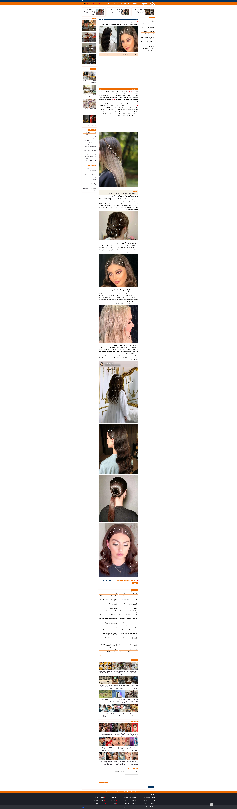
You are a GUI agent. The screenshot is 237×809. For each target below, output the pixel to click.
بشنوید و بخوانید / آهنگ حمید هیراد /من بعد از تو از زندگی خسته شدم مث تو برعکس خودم (108, 648)
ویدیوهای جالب (134, 590)
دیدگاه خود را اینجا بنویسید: (119, 771)
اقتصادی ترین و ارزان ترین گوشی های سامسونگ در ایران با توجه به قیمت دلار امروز (119, 701)
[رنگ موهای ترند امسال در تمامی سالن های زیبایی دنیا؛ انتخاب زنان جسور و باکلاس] (131, 741)
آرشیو (97, 803)
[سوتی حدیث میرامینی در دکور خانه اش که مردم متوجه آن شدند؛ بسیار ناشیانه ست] (118, 708)
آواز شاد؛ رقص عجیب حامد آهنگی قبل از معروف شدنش (108, 618)
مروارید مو (133, 580)
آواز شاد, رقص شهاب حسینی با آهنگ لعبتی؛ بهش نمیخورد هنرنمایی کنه (129, 638)
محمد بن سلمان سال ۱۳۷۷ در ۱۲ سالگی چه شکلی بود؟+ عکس (148, 49)
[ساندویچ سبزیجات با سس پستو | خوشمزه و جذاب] (89, 25)
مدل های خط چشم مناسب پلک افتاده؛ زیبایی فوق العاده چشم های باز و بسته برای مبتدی (131, 763)
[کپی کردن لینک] (136, 89)
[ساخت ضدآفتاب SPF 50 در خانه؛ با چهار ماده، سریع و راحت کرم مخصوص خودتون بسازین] (118, 756)
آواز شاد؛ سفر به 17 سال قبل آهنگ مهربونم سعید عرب (128, 622)
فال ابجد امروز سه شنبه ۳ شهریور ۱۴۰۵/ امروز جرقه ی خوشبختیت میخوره (90, 160)
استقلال (115, 803)
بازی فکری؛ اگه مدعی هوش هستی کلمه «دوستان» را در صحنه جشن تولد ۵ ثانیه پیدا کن (90, 140)
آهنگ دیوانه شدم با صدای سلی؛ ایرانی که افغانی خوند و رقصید (128, 611)
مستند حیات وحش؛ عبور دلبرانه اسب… (129, 803)
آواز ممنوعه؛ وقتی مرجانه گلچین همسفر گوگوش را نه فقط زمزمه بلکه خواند (128, 652)
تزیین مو (136, 105)
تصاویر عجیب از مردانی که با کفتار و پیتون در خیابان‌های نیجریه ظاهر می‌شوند (132, 701)
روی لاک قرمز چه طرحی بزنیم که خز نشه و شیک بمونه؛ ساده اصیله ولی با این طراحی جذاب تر (106, 749)
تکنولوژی (111, 3)
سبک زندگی (116, 3)
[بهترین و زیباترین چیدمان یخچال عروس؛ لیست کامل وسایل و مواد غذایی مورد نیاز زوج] (118, 666)
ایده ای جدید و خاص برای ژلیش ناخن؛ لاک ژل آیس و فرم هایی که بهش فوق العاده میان (106, 763)
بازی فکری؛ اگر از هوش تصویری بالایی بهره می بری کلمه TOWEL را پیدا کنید (90, 146)
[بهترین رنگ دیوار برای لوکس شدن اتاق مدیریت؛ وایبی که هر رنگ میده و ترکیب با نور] (131, 680)
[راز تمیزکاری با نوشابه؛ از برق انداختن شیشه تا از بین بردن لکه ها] (89, 119)
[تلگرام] (110, 581)
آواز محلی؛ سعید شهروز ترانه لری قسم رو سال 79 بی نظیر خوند (108, 652)
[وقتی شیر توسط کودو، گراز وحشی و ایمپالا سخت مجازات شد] (105, 694)
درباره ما (93, 1)
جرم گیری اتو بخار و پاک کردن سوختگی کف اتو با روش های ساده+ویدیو (90, 110)
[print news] (132, 89)
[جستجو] (83, 1)
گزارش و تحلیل (129, 3)
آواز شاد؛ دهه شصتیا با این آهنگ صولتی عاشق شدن (128, 599)
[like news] (100, 89)
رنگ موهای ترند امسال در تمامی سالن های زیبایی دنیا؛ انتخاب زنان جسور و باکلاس (132, 749)
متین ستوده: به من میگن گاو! (90, 174)
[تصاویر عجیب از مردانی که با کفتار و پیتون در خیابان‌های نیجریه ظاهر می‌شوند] (131, 694)
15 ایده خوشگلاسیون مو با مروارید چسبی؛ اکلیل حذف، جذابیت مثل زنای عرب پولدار (121, 193)
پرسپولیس (102, 800)
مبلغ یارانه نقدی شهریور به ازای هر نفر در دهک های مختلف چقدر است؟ (147, 38)
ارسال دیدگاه (103, 782)
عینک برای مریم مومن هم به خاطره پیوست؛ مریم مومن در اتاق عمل (128, 641)
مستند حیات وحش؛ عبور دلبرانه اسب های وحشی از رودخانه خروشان (108, 592)
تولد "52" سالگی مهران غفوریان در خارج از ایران (109, 629)
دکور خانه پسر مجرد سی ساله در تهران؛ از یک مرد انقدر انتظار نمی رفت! (132, 673)
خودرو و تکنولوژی (106, 792)
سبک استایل (113, 99)
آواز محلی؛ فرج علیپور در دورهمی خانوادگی (110, 641)
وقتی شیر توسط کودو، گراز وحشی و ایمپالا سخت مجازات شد (106, 700)
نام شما (137, 771)
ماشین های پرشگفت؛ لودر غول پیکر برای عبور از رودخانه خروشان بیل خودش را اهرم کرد (129, 592)
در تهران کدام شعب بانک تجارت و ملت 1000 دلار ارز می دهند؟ (148, 30)
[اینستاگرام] (152, 807)
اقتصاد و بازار (123, 3)
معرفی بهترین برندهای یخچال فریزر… (149, 800)
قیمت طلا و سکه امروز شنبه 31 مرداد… (148, 803)
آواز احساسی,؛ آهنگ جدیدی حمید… (149, 797)
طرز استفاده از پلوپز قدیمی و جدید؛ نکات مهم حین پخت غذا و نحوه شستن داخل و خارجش (139, 11)
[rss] (154, 807)
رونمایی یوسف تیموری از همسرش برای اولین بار (109, 610)
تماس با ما (97, 1)
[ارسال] (134, 89)
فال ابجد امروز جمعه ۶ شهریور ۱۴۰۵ (90, 132)
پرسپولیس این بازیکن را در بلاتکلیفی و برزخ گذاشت (147, 24)
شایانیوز (119, 807)
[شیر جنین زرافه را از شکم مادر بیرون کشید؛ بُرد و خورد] (131, 708)
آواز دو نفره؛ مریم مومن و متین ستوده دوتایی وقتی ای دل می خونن (128, 596)
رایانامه (137, 776)
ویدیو (108, 3)
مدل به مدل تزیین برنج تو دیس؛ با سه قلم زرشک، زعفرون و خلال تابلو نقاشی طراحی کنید (105, 673)
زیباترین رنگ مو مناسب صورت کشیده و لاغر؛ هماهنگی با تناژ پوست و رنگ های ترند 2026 (119, 734)
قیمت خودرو (114, 797)
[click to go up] (211, 804)
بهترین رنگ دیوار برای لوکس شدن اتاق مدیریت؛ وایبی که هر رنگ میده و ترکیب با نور (131, 687)
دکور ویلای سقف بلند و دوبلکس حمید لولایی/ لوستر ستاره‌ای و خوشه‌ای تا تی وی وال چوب (89, 12)
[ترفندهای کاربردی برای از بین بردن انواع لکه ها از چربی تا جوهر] (89, 89)
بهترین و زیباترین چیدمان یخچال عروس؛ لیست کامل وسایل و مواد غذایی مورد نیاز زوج (119, 673)
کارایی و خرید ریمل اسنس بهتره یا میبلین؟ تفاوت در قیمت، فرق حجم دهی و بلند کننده (119, 749)
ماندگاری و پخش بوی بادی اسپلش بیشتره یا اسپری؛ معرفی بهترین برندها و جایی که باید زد (105, 734)
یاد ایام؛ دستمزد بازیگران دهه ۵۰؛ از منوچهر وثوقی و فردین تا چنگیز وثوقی (105, 687)
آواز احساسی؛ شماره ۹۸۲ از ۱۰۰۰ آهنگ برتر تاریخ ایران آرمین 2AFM (128, 626)
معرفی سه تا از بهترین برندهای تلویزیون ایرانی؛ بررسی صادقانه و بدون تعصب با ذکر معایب (119, 687)
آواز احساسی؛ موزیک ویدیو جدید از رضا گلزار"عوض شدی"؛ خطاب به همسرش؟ (108, 634)
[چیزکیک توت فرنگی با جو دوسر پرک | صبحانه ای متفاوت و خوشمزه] (89, 37)
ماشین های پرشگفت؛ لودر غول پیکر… (130, 800)
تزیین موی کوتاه (120, 580)
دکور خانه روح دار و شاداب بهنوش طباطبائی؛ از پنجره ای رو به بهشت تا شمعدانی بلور (114, 11)
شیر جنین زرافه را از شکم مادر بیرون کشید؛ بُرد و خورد (108, 614)
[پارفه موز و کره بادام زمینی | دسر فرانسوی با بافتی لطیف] (89, 59)
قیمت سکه (102, 797)
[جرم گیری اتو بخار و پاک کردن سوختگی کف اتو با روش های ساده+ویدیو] (89, 103)
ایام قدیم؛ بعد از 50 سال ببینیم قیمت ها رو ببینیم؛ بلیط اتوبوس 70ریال (128, 615)
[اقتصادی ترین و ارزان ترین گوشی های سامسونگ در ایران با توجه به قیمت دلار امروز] (118, 694)
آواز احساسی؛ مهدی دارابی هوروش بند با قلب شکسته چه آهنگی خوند (108, 600)
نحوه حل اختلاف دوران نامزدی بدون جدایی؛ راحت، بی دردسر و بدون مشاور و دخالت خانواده (106, 715)
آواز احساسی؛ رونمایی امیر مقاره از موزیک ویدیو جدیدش (129, 630)
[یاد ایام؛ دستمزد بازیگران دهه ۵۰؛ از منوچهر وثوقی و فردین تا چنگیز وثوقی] (105, 680)
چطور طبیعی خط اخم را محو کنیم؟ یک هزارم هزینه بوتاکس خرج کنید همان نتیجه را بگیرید (132, 734)
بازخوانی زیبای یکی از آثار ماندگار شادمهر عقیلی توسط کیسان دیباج (108, 626)
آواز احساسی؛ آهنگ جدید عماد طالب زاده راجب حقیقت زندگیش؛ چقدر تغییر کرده (129, 604)
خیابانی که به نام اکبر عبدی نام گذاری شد (110, 637)
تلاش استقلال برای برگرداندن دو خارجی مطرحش (148, 34)
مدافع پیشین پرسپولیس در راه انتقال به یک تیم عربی (147, 41)
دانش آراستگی (113, 800)
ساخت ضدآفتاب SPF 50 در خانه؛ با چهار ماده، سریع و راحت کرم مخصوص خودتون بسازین (119, 763)
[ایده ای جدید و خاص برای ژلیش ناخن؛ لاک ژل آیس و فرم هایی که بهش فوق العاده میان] (105, 756)
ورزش (119, 3)
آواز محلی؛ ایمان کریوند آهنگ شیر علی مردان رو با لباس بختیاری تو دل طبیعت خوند (109, 645)
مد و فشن (130, 91)
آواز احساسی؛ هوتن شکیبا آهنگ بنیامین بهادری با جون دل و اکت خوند (128, 607)
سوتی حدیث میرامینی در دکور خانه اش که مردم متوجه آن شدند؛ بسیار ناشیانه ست (119, 715)
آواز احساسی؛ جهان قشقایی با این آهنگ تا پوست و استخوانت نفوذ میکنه (108, 607)
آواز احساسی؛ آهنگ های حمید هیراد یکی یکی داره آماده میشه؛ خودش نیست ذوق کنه (108, 622)
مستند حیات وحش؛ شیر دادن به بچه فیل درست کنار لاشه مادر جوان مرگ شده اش (108, 596)
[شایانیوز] (148, 3)
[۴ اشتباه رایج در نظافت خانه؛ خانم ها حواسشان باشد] (89, 75)
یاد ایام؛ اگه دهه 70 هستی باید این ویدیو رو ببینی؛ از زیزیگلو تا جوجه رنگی (128, 619)
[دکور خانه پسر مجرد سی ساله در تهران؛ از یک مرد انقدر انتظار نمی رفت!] (131, 666)
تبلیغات (90, 1)
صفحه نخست (135, 3)
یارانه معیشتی (103, 803)
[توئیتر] (107, 581)
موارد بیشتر (101, 655)
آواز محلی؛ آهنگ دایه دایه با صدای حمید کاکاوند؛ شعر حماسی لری (128, 645)
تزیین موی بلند (127, 580)
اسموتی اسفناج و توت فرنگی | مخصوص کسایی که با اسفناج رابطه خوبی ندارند (90, 50)
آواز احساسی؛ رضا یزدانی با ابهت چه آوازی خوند (129, 633)
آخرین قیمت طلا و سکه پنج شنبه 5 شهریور (148, 20)
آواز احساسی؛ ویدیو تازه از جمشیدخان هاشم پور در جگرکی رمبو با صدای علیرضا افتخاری (128, 648)
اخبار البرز (104, 3)
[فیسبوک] (103, 581)
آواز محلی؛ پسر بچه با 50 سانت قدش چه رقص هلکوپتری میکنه (109, 604)
